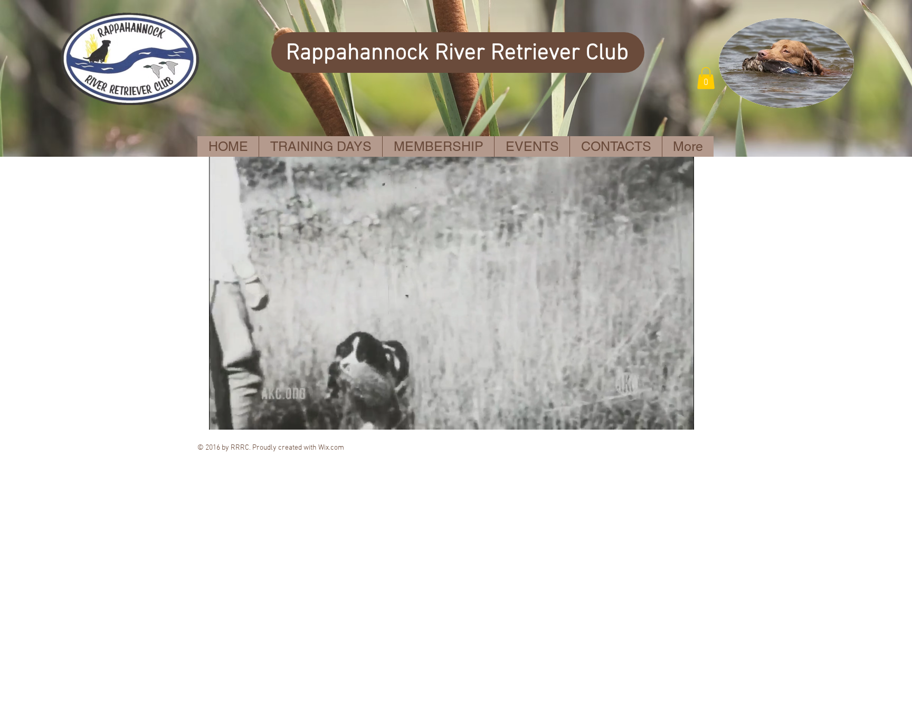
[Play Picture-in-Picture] (662, 415)
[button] (706, 78)
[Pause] (223, 415)
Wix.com (331, 447)
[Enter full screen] (680, 415)
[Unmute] (241, 415)
